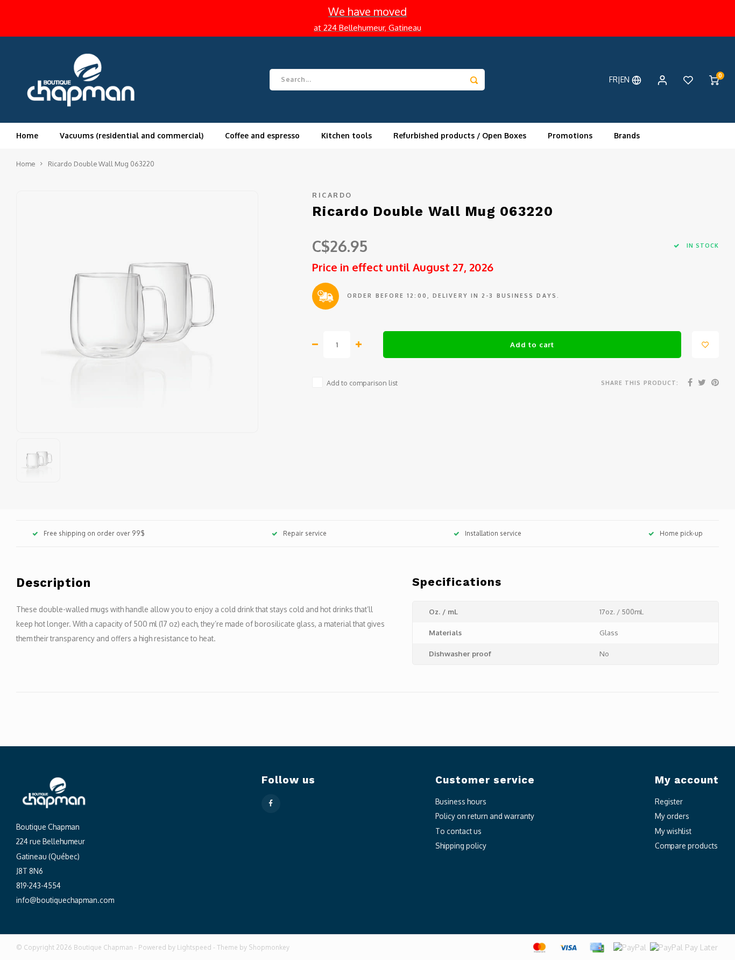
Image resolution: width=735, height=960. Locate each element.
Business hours (460, 801)
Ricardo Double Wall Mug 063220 (101, 163)
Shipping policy (460, 845)
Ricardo (332, 195)
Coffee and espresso (262, 135)
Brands (627, 135)
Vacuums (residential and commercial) (131, 135)
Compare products (686, 845)
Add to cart (532, 344)
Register (669, 801)
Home (27, 135)
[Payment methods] (538, 946)
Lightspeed (194, 947)
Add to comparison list (362, 383)
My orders (672, 816)
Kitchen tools (346, 135)
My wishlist (673, 831)
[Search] (474, 79)
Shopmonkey (269, 947)
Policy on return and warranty (484, 816)
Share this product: (640, 382)
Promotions (570, 135)
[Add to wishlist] (705, 344)
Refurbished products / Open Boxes (459, 135)
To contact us (458, 831)
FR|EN (620, 79)
